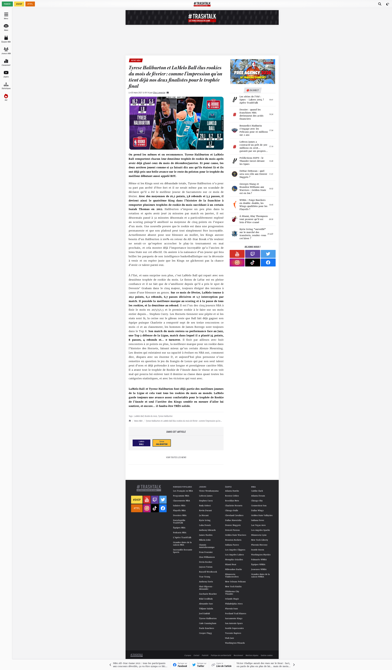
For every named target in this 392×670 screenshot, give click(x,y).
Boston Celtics (232, 496)
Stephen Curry (206, 501)
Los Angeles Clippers (235, 550)
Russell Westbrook (208, 572)
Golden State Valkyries (262, 515)
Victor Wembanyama (209, 491)
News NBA (138, 420)
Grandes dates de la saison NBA (182, 543)
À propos (188, 655)
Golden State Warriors (235, 535)
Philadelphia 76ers (234, 604)
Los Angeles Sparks (260, 530)
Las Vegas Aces (258, 525)
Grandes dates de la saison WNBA (260, 575)
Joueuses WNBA (258, 569)
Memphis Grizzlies (234, 559)
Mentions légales (252, 655)
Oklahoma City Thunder (232, 592)
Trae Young (204, 577)
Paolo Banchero (206, 628)
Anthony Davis (206, 581)
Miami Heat (230, 564)
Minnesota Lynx (258, 535)
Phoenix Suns (231, 608)
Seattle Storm (257, 550)
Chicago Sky (257, 501)
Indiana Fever (257, 520)
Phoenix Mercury (259, 545)
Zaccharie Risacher (208, 594)
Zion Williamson (207, 557)
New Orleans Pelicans (235, 581)
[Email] (167, 92)
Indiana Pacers (232, 545)
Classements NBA (181, 501)
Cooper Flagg (205, 633)
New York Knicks (233, 586)
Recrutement (238, 655)
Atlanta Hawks (232, 491)
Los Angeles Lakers (234, 554)
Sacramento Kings (233, 618)
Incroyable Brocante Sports (182, 551)
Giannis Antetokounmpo (207, 546)
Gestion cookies (267, 655)
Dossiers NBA (179, 515)
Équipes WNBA (258, 564)
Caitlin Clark (257, 491)
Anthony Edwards (207, 530)
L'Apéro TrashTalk (182, 537)
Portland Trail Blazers (235, 613)
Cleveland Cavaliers (234, 515)
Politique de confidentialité (221, 655)
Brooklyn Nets (232, 501)
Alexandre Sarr (206, 604)
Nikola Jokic (205, 540)
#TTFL (30, 3)
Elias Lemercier (159, 92)
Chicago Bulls (231, 510)
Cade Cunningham (207, 623)
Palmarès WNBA (259, 559)
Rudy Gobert (205, 505)
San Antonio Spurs (234, 623)
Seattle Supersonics (234, 628)
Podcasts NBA (179, 532)
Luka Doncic (205, 525)
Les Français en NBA (183, 491)
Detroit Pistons (232, 530)
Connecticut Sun (258, 505)
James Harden (205, 535)
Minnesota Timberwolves (232, 575)
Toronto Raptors (233, 633)
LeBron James (206, 496)
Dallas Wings (257, 510)
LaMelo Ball (139, 416)
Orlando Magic (232, 599)
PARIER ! (7, 3)
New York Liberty (259, 540)
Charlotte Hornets (233, 505)
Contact (196, 655)
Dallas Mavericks (233, 520)
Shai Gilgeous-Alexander (206, 587)
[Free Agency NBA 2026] (253, 71)
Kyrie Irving (205, 520)
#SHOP (19, 3)
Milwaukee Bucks (233, 569)
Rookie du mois (151, 416)
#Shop (137, 500)
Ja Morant (204, 515)
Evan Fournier (206, 552)
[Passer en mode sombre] (387, 4)
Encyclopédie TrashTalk (179, 521)
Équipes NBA (179, 527)
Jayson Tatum (205, 567)
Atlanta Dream (258, 496)
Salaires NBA (179, 505)
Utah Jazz (229, 638)
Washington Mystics (261, 554)
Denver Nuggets (233, 525)
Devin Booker (205, 562)
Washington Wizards (235, 643)
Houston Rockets (233, 540)
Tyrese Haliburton (165, 416)
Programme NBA (181, 496)
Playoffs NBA (179, 510)
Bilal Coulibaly (206, 599)
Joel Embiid (204, 613)
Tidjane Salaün (206, 608)
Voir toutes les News (176, 457)
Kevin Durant (205, 510)
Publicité (205, 655)
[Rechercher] (379, 4)
